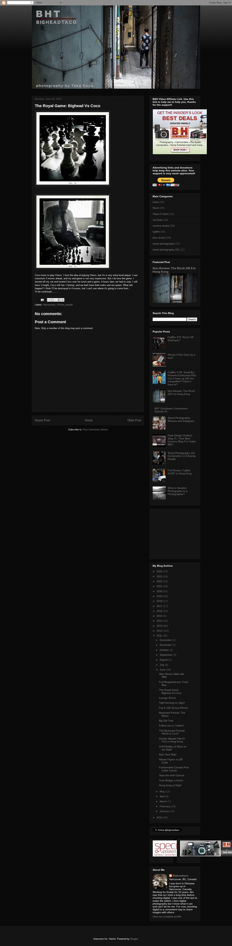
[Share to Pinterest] (62, 300)
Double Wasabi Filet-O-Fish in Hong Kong (172, 740)
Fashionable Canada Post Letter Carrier (174, 769)
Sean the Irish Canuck (171, 775)
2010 (160, 817)
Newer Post (42, 420)
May (162, 791)
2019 (160, 596)
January (165, 811)
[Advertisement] (175, 533)
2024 (160, 571)
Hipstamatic (49, 304)
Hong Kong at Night (170, 785)
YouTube (158, 219)
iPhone (60, 304)
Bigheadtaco (180, 875)
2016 (160, 611)
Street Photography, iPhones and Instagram (181, 419)
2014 (160, 620)
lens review (159, 237)
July (162, 664)
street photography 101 (166, 249)
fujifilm (156, 231)
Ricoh (156, 208)
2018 (160, 601)
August (164, 659)
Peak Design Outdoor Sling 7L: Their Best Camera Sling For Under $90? (182, 440)
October (165, 649)
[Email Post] (42, 299)
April (162, 796)
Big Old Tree (166, 720)
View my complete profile (167, 916)
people (69, 304)
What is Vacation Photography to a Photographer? (177, 491)
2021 (160, 586)
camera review (161, 225)
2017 (160, 606)
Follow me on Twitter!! (171, 725)
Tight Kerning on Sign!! (172, 702)
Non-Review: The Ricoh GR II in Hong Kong (181, 392)
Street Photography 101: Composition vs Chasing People (182, 456)
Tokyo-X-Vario (161, 213)
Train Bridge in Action (171, 780)
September (166, 654)
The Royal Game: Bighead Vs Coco (170, 691)
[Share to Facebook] (59, 300)
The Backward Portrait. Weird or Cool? (172, 732)
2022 (160, 581)
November (166, 644)
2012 (160, 630)
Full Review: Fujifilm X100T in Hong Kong (180, 472)
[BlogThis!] (52, 300)
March (164, 801)
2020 (160, 591)
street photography (163, 243)
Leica (156, 202)
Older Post (134, 420)
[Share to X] (55, 300)
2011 (160, 635)
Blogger (134, 938)
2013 (160, 625)
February (165, 806)
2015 (160, 615)
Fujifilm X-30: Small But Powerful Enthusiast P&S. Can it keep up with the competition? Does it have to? (182, 378)
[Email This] (49, 300)
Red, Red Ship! (167, 754)
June (163, 669)
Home (89, 420)
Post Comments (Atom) (95, 429)
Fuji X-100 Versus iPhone (173, 707)
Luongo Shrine (167, 697)
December (166, 640)
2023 (160, 576)
